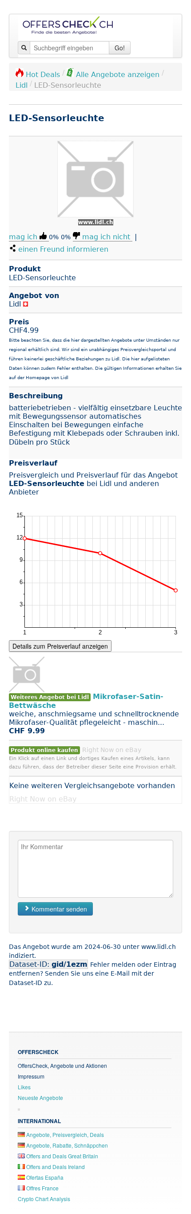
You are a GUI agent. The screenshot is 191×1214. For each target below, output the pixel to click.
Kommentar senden (58, 908)
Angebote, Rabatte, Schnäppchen (66, 1145)
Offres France (42, 1188)
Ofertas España (44, 1177)
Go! (120, 47)
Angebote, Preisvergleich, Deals (64, 1134)
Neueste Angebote (40, 1097)
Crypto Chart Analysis (44, 1198)
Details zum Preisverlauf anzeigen (60, 646)
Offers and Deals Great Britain (61, 1156)
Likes (24, 1087)
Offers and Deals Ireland (55, 1166)
